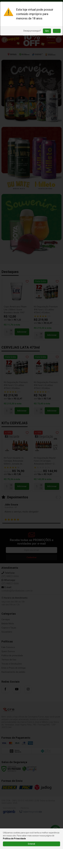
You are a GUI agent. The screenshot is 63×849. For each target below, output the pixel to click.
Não (57, 31)
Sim (47, 31)
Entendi (31, 844)
